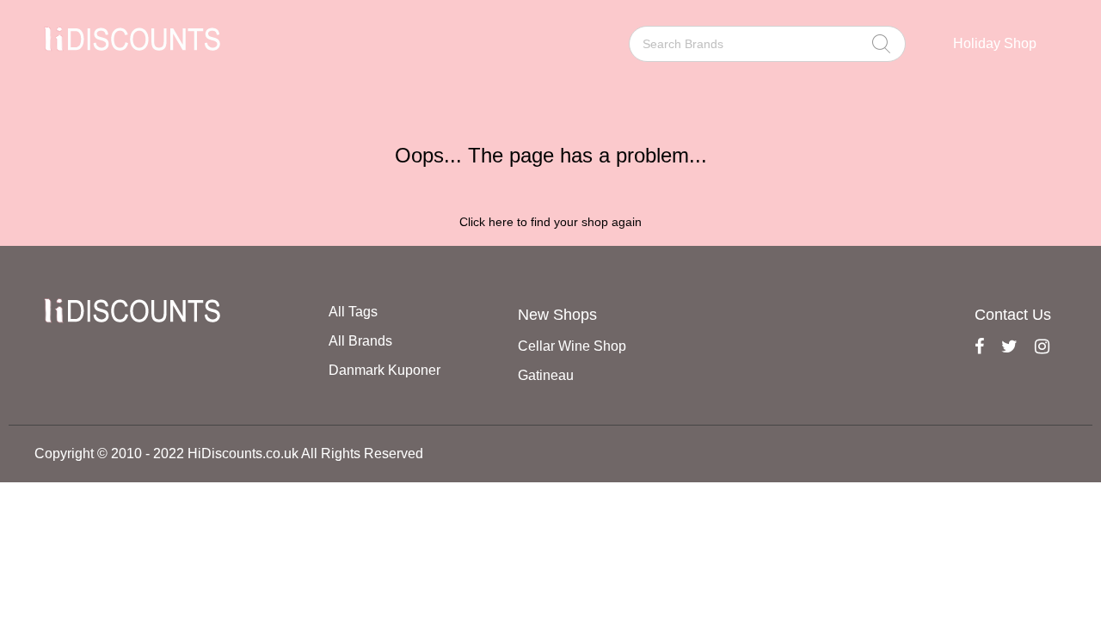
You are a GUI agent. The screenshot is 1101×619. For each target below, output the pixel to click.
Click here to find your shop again (550, 222)
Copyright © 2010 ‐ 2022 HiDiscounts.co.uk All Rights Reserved (228, 453)
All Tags (353, 311)
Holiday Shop (994, 43)
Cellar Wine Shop (572, 346)
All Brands (360, 341)
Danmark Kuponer (384, 370)
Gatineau (546, 375)
